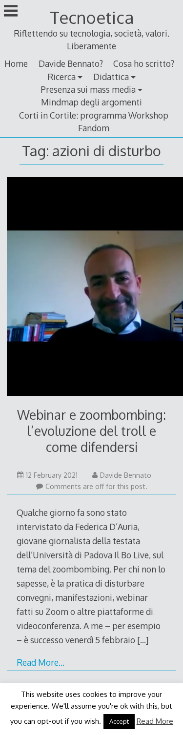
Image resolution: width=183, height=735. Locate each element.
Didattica (111, 76)
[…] (142, 639)
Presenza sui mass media (88, 89)
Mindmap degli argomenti (91, 102)
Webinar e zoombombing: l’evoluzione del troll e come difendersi (91, 431)
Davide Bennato (125, 475)
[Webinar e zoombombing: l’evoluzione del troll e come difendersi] (91, 288)
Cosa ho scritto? (143, 63)
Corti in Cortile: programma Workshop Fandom (93, 121)
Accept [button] (119, 721)
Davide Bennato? (71, 63)
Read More (155, 721)
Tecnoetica (92, 17)
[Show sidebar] (11, 12)
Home (16, 63)
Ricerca (61, 76)
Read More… (40, 662)
